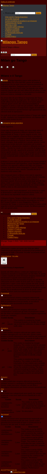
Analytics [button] (4, 328)
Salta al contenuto (8, 2)
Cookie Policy (10, 37)
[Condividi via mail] (15, 69)
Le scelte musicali (12, 19)
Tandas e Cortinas (12, 29)
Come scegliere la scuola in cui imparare (21, 21)
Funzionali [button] (5, 293)
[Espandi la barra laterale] (2, 212)
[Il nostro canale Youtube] (6, 52)
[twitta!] (9, 69)
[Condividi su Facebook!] (3, 69)
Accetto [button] (15, 256)
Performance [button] (6, 305)
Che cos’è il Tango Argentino (16, 17)
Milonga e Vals (11, 25)
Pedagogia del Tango (13, 23)
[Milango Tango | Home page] (7, 5)
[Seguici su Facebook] (2, 52)
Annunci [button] (4, 377)
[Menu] (2, 9)
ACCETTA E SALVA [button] (9, 470)
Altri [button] (2, 389)
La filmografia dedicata (14, 33)
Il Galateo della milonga (14, 27)
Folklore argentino (12, 31)
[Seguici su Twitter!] (4, 52)
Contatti (8, 35)
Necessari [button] (5, 414)
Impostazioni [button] (6, 256)
